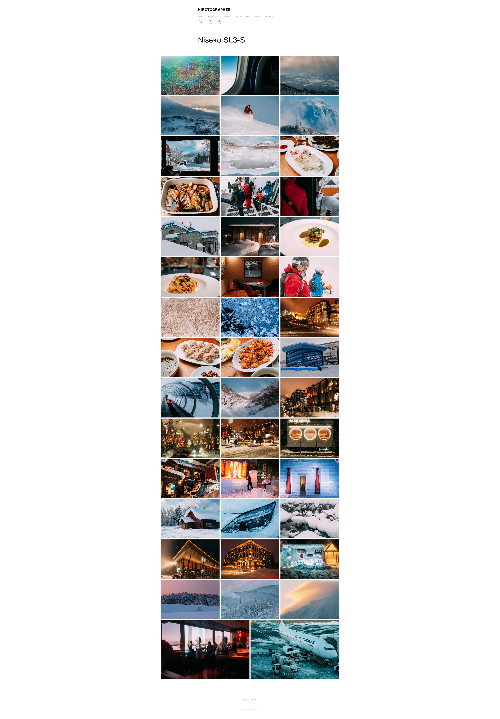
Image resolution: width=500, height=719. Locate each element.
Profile (258, 16)
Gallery (212, 16)
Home (201, 16)
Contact (271, 16)
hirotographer (214, 9)
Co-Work (226, 16)
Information (242, 16)
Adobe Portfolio (254, 710)
